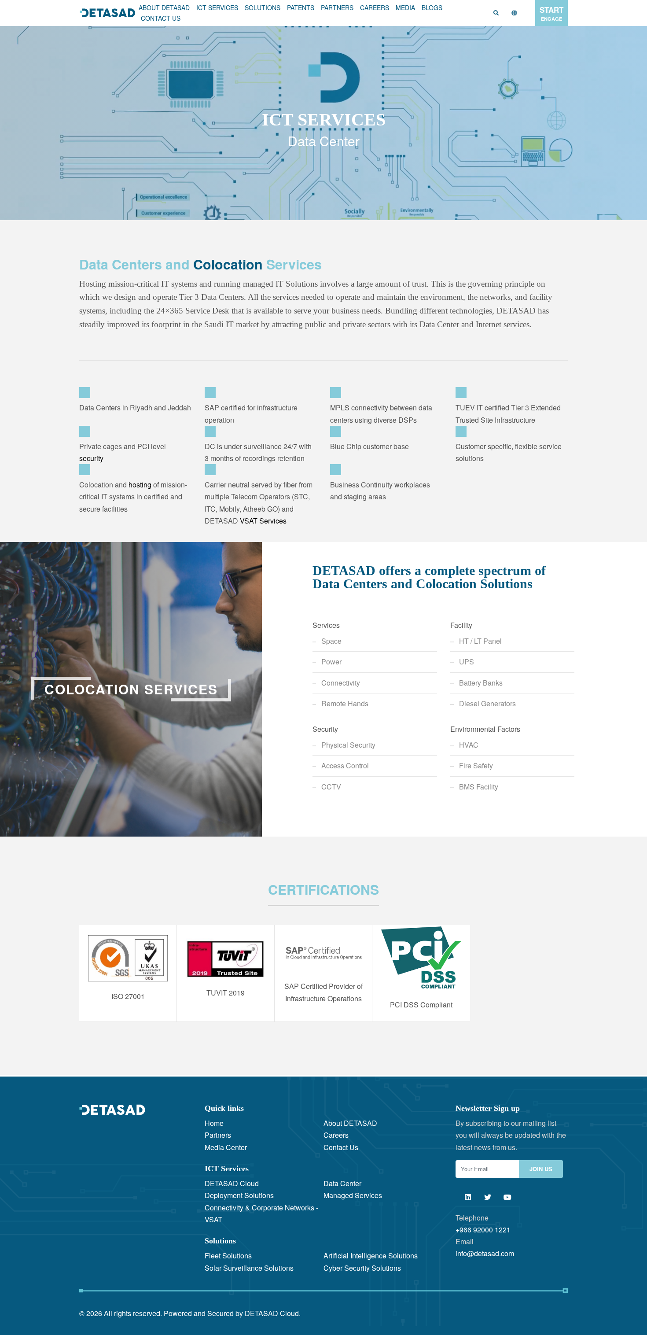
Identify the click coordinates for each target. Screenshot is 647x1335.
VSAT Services (263, 521)
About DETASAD (164, 7)
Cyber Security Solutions (362, 1268)
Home (214, 1123)
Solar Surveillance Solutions (249, 1268)
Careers (374, 7)
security (91, 458)
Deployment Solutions (239, 1195)
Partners (337, 7)
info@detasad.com (485, 1253)
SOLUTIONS (262, 7)
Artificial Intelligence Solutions (371, 1255)
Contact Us (160, 18)
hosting (140, 484)
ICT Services (217, 7)
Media (405, 7)
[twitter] (487, 1197)
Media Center (226, 1147)
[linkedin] (467, 1197)
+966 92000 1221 (483, 1229)
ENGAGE (551, 13)
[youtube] (507, 1197)
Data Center (342, 1183)
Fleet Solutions (228, 1255)
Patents (300, 7)
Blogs (432, 7)
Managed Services (353, 1195)
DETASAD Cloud (232, 1183)
